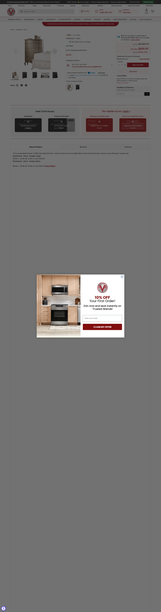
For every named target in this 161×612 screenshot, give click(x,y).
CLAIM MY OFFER (102, 327)
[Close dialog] (122, 277)
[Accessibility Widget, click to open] (3, 608)
